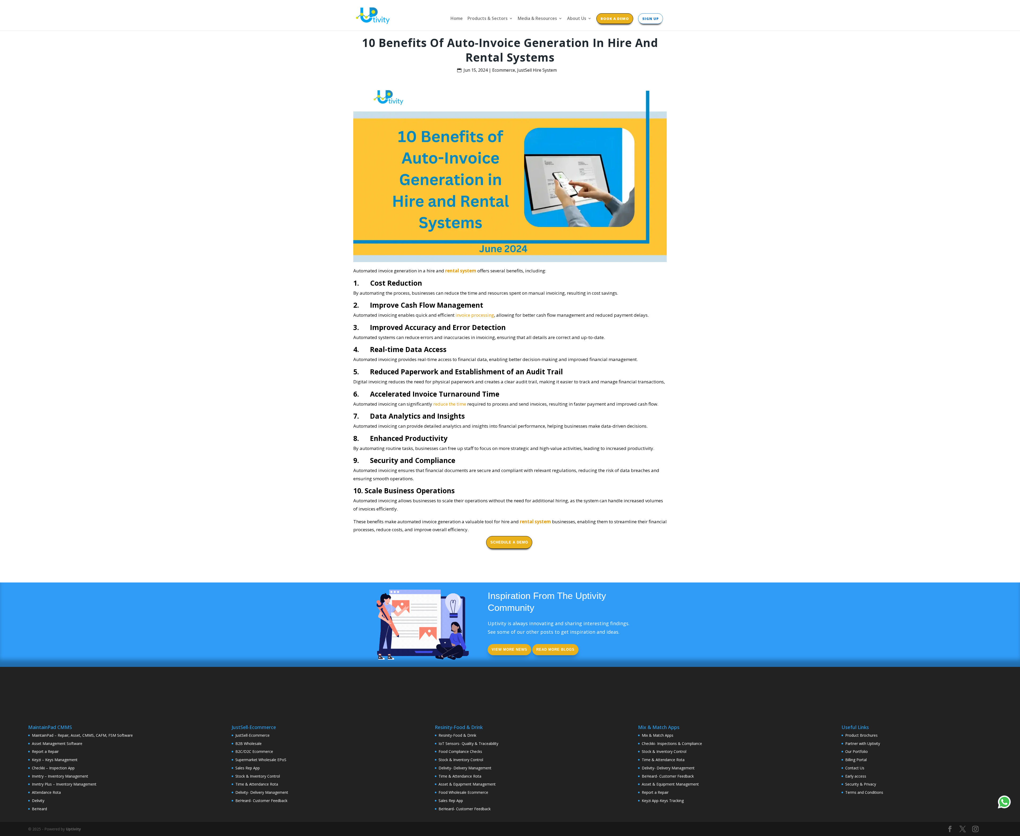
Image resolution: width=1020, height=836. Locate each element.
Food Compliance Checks (460, 751)
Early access (855, 776)
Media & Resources (537, 18)
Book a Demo (615, 18)
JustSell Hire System (537, 70)
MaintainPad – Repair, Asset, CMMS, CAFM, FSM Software (82, 735)
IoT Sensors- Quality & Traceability (468, 743)
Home (456, 18)
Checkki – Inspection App (53, 767)
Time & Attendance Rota (256, 784)
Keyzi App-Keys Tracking (663, 800)
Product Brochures (861, 735)
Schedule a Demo (509, 542)
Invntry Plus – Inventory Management (64, 784)
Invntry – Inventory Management (60, 776)
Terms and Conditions (864, 792)
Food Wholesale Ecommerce (463, 792)
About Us (576, 18)
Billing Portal (856, 759)
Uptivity (73, 828)
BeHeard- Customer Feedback (261, 800)
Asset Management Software (57, 743)
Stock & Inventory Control (257, 776)
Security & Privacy (860, 784)
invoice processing (475, 315)
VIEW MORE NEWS (509, 649)
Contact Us (854, 767)
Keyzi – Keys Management (55, 759)
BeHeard (39, 808)
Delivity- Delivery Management (261, 792)
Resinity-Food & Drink (457, 735)
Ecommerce (503, 70)
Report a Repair (45, 751)
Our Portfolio (856, 751)
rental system (460, 271)
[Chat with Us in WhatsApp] (1004, 803)
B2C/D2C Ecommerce (254, 751)
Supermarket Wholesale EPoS (260, 759)
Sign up (650, 18)
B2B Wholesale (248, 743)
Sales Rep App (247, 767)
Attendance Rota (46, 792)
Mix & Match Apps (657, 735)
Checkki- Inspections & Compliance (672, 743)
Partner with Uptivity (862, 743)
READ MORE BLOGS (555, 649)
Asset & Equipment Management (467, 784)
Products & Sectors (488, 18)
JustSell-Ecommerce (252, 735)
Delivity (38, 800)
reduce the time (449, 404)
